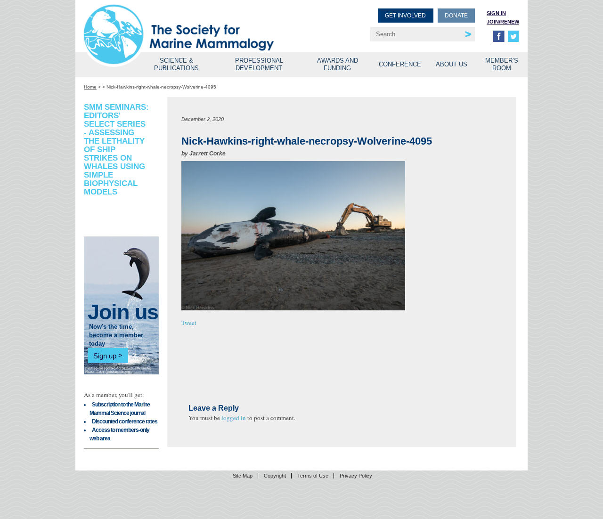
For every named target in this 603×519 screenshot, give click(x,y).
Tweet (188, 322)
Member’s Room (501, 64)
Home (90, 86)
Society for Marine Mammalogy (194, 22)
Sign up (104, 355)
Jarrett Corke (207, 153)
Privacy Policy (356, 475)
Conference (400, 64)
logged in (233, 418)
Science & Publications (176, 64)
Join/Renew (503, 21)
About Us (451, 64)
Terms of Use (312, 475)
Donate (456, 15)
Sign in (496, 13)
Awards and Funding (337, 64)
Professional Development (259, 64)
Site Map (243, 475)
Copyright (275, 475)
